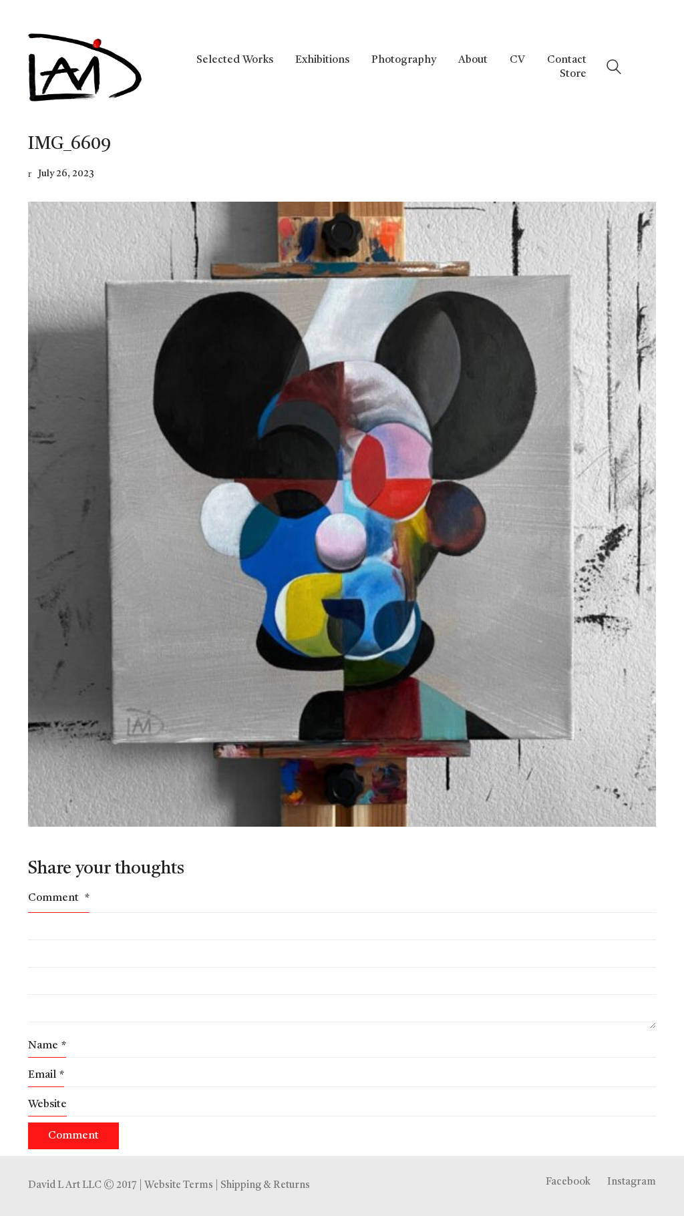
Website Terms (178, 1186)
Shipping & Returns (265, 1186)
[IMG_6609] (342, 514)
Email (46, 1075)
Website (47, 1104)
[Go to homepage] (85, 67)
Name (47, 1045)
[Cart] (648, 67)
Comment (59, 898)
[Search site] (614, 69)
